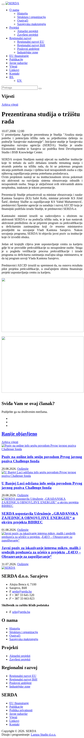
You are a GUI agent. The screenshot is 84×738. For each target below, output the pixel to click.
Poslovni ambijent (28, 48)
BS (11, 77)
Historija (22, 13)
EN (19, 80)
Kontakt (14, 73)
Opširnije (23, 468)
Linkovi (14, 70)
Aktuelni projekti (27, 31)
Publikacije (16, 59)
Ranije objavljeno (19, 433)
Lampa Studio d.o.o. (43, 734)
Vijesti (13, 66)
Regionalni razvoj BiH (31, 45)
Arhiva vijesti (10, 104)
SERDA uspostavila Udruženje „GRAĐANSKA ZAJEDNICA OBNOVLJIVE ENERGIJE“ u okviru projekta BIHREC (40, 517)
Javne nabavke (18, 63)
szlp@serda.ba (21, 612)
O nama (14, 10)
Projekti (14, 27)
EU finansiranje (19, 56)
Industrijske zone (27, 52)
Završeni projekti (27, 34)
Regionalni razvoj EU (30, 41)
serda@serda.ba (22, 591)
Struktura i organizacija (31, 17)
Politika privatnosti (20, 710)
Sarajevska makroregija (31, 24)
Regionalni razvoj (20, 38)
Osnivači (22, 20)
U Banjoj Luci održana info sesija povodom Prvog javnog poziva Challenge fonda (42, 485)
